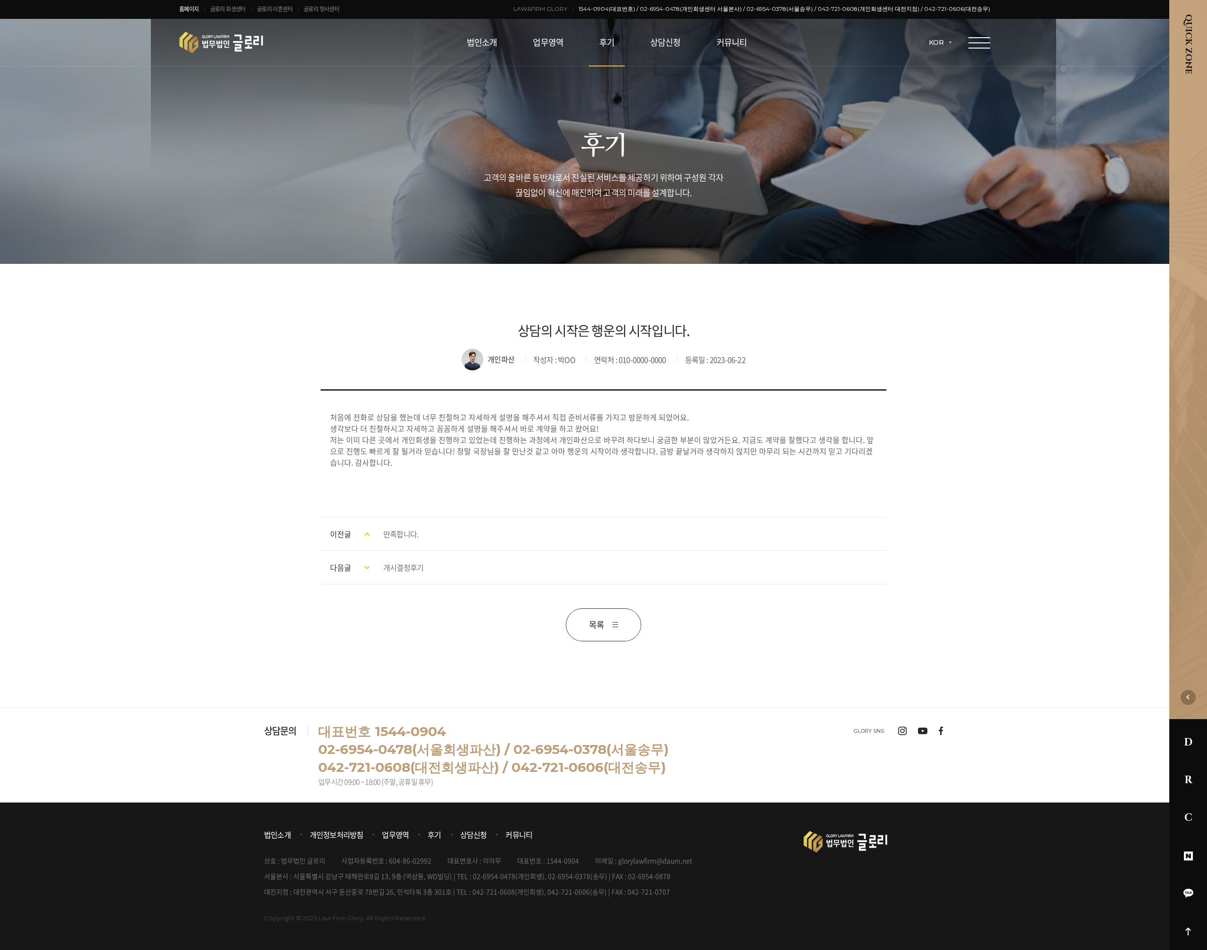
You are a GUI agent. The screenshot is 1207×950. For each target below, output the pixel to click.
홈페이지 (189, 9)
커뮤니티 (732, 42)
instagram (902, 731)
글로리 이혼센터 (274, 9)
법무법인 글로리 (249, 42)
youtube (922, 731)
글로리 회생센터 (228, 9)
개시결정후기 (403, 567)
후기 (606, 42)
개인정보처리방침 (337, 834)
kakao (1188, 893)
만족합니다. (400, 534)
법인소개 (482, 42)
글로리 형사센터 (321, 9)
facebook (941, 731)
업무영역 (548, 42)
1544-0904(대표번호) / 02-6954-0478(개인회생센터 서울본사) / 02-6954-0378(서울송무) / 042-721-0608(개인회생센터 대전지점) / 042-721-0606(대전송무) (784, 8)
